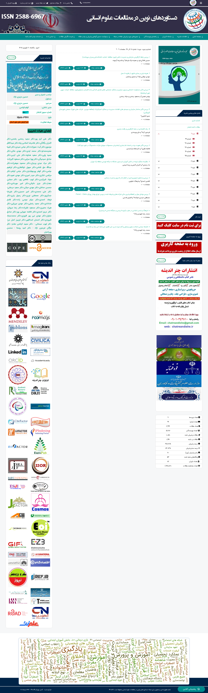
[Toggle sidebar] (201, 3)
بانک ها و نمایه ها (44, 263)
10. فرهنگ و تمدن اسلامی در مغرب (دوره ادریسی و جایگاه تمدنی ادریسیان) (124, 210)
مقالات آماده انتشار (193, 127)
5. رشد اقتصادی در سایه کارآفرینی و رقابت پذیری (133, 129)
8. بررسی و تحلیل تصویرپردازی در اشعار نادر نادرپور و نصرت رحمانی (127, 178)
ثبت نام (197, 217)
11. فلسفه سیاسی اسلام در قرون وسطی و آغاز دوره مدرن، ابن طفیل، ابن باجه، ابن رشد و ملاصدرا (118, 227)
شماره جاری (196, 120)
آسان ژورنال (39, 690)
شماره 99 (188, 139)
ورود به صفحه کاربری (193, 236)
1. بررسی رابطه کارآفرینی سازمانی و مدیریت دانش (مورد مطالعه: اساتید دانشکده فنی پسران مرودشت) (116, 57)
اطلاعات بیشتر (161, 216)
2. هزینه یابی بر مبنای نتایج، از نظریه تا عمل (135, 73)
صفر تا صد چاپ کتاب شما (191, 260)
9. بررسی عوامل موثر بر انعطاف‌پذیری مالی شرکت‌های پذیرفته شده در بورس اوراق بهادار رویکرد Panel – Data (113, 194)
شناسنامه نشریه (45, 58)
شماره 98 (188, 143)
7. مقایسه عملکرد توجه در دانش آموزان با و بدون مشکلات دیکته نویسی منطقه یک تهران (120, 161)
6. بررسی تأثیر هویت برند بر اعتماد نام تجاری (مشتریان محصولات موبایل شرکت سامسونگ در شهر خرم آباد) (114, 145)
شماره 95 (188, 155)
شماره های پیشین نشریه (192, 113)
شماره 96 (188, 151)
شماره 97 (188, 147)
